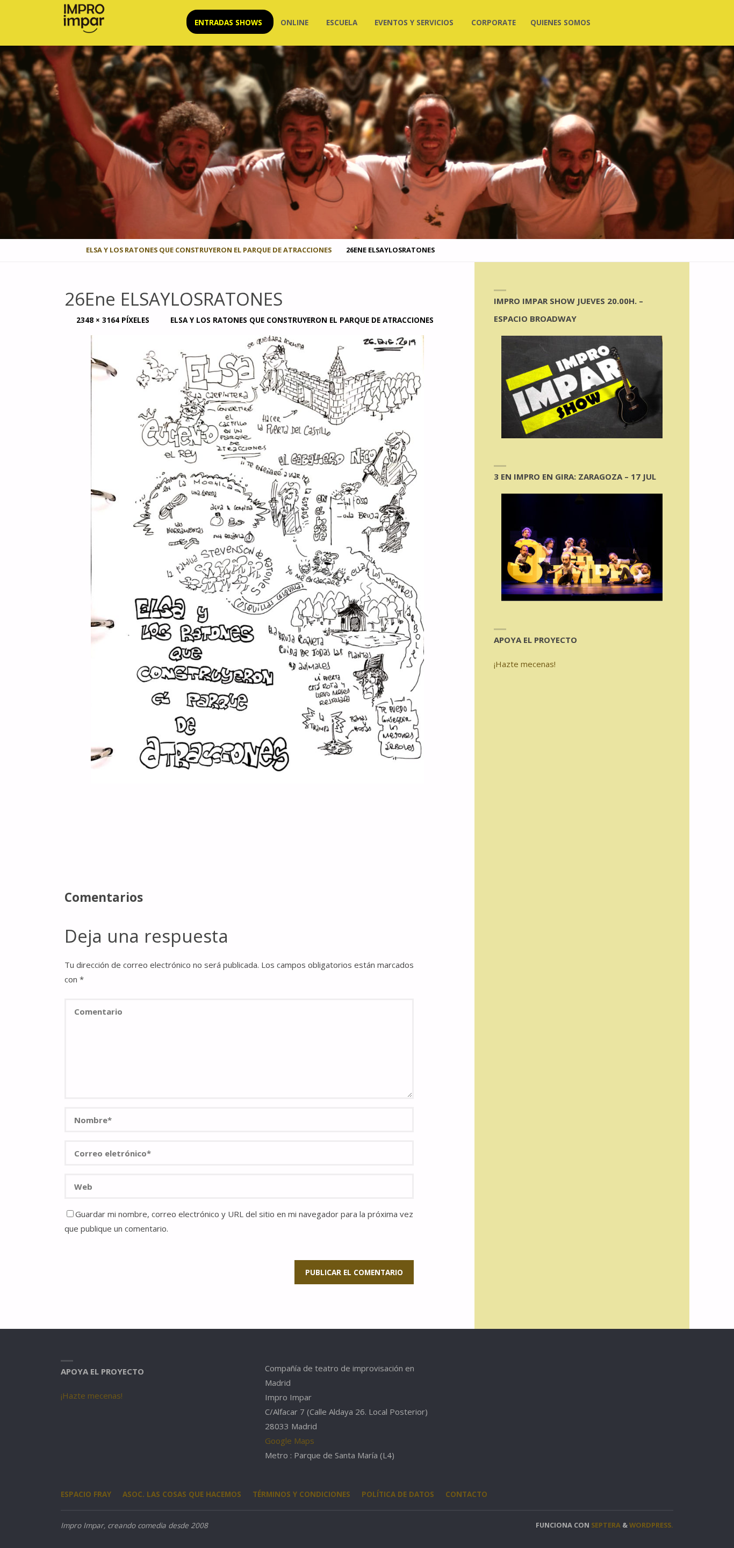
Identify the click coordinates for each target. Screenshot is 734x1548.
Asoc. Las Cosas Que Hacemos (182, 1494)
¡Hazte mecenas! (525, 664)
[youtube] (647, 23)
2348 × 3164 (98, 320)
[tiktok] (664, 23)
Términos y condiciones (301, 1494)
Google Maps (289, 1440)
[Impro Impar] (83, 18)
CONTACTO (466, 1494)
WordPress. (651, 1525)
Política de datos (398, 1494)
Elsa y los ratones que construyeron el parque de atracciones (209, 250)
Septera (605, 1525)
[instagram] (613, 23)
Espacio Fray (86, 1494)
